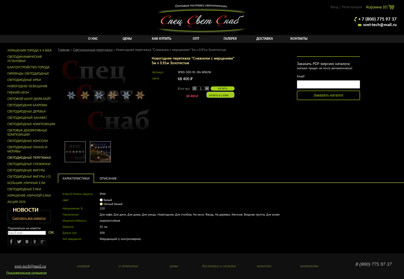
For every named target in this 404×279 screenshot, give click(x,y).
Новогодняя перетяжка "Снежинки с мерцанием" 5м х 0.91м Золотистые (171, 49)
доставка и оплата (219, 266)
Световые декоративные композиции (27, 132)
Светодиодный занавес (27, 117)
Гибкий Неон (18, 92)
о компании (128, 266)
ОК (51, 232)
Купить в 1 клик (219, 95)
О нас (93, 39)
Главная (64, 49)
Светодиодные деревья (26, 111)
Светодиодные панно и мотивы (27, 149)
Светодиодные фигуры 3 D (29, 176)
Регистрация (352, 7)
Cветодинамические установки (24, 58)
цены (174, 266)
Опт (196, 39)
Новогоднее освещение (27, 86)
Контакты (299, 39)
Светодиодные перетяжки (29, 157)
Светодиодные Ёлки (24, 189)
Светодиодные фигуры (26, 170)
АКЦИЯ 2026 (16, 202)
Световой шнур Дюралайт (29, 99)
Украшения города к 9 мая (29, 50)
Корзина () (377, 7)
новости (264, 266)
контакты (309, 266)
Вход (334, 7)
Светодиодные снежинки (28, 164)
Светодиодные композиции (31, 124)
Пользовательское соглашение (26, 273)
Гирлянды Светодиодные (28, 73)
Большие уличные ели (26, 183)
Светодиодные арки (24, 80)
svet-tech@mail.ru (380, 25)
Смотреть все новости (29, 218)
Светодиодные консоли (27, 141)
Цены (127, 39)
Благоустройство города (28, 67)
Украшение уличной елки (29, 195)
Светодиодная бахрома (27, 105)
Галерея (230, 39)
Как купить (161, 39)
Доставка (264, 39)
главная (83, 266)
